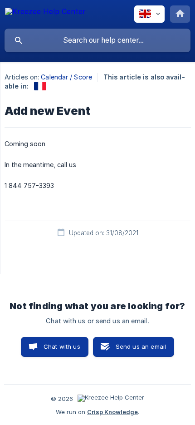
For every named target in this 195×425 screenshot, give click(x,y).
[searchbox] (97, 40)
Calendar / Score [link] (66, 77)
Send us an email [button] (141, 346)
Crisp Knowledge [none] (112, 411)
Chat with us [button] (62, 346)
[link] (40, 86)
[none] (45, 12)
